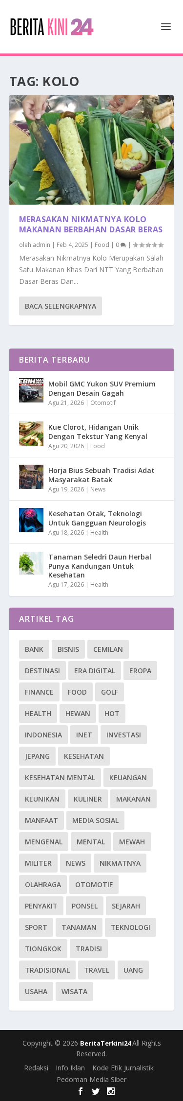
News (97, 489)
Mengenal (43, 841)
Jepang (37, 756)
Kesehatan (84, 756)
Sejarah (126, 905)
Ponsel (85, 905)
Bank (34, 649)
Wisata (74, 991)
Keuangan (128, 777)
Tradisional (47, 970)
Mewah (132, 841)
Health (99, 532)
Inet (84, 734)
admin (41, 245)
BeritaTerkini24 (106, 1043)
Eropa (140, 670)
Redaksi (36, 1067)
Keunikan (42, 799)
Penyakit (41, 905)
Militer (38, 863)
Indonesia (43, 734)
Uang (133, 970)
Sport (36, 927)
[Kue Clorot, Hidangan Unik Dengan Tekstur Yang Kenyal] (31, 433)
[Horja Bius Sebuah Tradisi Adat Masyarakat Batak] (31, 477)
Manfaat (41, 820)
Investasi (123, 734)
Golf (109, 692)
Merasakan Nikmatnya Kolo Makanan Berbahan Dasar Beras (91, 224)
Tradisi (89, 948)
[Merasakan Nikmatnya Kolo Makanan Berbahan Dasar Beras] (91, 150)
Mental (91, 841)
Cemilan (108, 649)
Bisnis (68, 649)
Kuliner (88, 799)
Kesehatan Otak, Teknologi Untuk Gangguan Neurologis (97, 518)
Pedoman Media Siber (91, 1079)
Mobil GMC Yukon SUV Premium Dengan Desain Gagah (102, 388)
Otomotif (103, 403)
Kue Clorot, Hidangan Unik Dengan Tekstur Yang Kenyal (97, 431)
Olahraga (43, 884)
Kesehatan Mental (60, 777)
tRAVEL (96, 970)
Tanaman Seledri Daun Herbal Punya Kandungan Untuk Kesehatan (99, 565)
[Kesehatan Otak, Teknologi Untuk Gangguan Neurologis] (31, 520)
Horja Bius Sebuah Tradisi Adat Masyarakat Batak (101, 475)
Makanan (133, 799)
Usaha (36, 991)
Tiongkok (43, 948)
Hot (112, 713)
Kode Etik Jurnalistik (123, 1067)
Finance (39, 692)
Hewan (77, 713)
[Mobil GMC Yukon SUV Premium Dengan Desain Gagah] (31, 390)
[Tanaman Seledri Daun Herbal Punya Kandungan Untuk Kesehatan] (31, 563)
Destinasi (42, 670)
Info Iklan (70, 1067)
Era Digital (94, 670)
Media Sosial (95, 820)
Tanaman (79, 927)
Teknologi (130, 927)
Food (102, 245)
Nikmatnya (120, 863)
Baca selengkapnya (60, 306)
